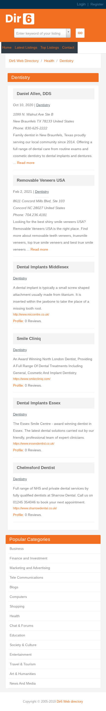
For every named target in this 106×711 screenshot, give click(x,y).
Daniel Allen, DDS (34, 93)
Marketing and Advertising (30, 568)
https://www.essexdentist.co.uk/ (33, 443)
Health (49, 61)
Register (97, 4)
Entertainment (21, 654)
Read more (26, 163)
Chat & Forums (21, 626)
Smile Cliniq (29, 338)
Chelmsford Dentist (36, 467)
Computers (18, 597)
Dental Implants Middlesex (43, 267)
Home (7, 47)
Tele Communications (26, 577)
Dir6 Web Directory (24, 61)
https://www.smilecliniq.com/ (31, 378)
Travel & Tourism (23, 664)
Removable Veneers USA (41, 180)
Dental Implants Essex (38, 403)
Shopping (17, 606)
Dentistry (66, 61)
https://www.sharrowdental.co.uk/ (35, 508)
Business (17, 549)
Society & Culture (23, 645)
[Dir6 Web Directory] (21, 17)
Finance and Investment (28, 558)
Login (81, 4)
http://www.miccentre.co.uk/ (31, 314)
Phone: (19, 128)
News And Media (23, 683)
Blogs (14, 587)
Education (17, 635)
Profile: (18, 321)
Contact (68, 47)
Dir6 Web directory (70, 701)
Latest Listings (26, 47)
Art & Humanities (23, 674)
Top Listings (49, 47)
